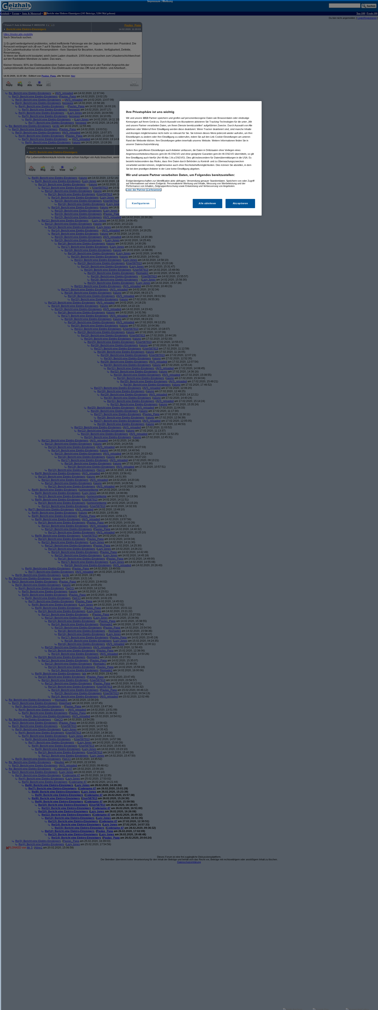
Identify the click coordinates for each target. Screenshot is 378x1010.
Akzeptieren (240, 203)
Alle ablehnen (207, 203)
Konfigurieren (140, 203)
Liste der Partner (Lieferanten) (143, 189)
